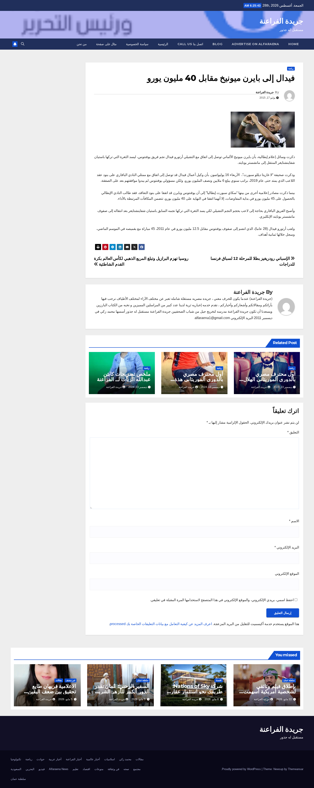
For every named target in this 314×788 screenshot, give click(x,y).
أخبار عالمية (93, 759)
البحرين (30, 769)
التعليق (293, 432)
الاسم (294, 521)
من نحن (82, 44)
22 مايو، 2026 (284, 699)
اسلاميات (109, 759)
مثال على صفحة (106, 44)
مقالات (59, 680)
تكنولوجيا (16, 759)
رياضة (290, 68)
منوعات (98, 769)
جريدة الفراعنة (281, 20)
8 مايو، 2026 (212, 699)
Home (293, 44)
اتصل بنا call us (190, 44)
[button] (22, 44)
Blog (217, 44)
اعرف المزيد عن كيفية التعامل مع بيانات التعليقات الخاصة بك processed (161, 624)
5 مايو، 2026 (138, 699)
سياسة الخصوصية (137, 44)
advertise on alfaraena (255, 44)
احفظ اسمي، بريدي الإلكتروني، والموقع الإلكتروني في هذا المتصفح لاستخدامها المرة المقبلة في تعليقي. (222, 600)
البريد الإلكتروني (286, 547)
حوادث (40, 759)
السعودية (16, 769)
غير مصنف (70, 680)
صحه (126, 769)
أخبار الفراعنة (74, 759)
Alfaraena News (58, 769)
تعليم (75, 769)
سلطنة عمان (289, 680)
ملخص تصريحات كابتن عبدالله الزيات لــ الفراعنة (124, 376)
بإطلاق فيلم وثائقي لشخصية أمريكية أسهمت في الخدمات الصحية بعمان (268, 691)
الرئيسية (163, 44)
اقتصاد (219, 680)
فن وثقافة (113, 769)
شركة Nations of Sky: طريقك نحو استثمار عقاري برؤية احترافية (195, 691)
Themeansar (295, 769)
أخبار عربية (55, 759)
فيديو (42, 769)
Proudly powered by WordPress (242, 769)
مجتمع (137, 769)
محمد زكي (125, 759)
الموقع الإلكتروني (287, 573)
